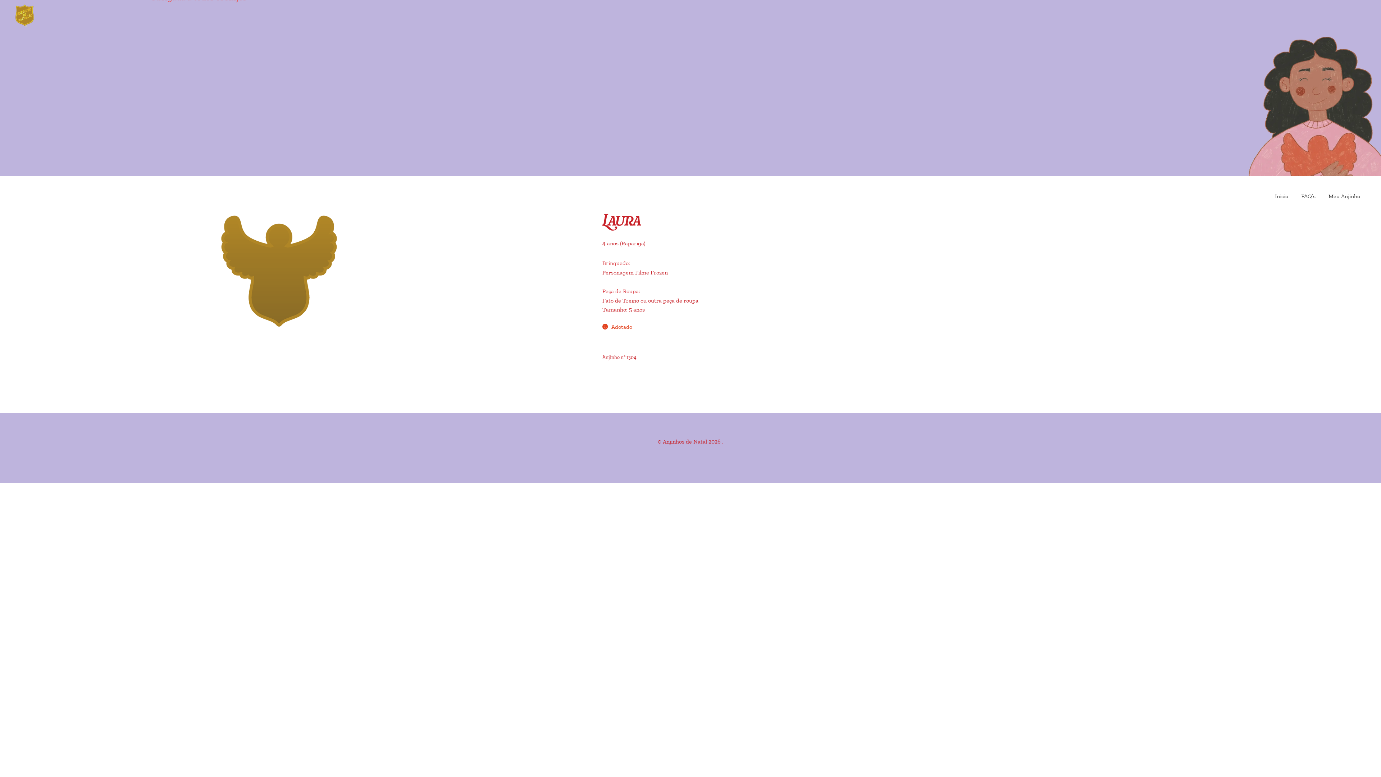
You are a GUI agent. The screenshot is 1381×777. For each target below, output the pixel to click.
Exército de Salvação (54, 16)
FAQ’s (1308, 196)
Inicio (1281, 196)
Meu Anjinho (1344, 196)
